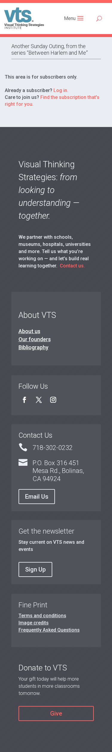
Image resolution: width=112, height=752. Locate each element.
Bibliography (33, 347)
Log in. (60, 90)
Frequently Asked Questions (49, 630)
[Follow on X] (39, 400)
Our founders (35, 339)
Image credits (34, 623)
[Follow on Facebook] (24, 400)
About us (29, 331)
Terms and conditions (42, 615)
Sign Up (35, 569)
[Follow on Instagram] (53, 400)
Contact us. (72, 266)
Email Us (36, 496)
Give (56, 713)
